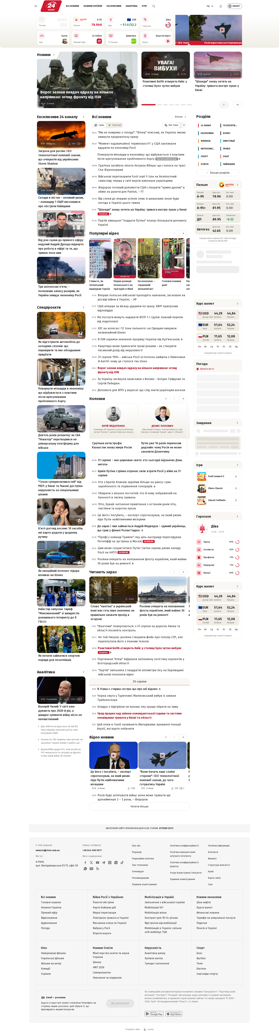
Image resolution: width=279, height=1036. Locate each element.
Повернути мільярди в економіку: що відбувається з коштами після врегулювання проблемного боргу (61, 395)
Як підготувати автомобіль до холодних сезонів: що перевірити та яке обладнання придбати (59, 348)
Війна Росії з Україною (108, 897)
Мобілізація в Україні (159, 897)
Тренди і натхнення (157, 963)
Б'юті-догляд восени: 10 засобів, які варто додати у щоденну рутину (60, 533)
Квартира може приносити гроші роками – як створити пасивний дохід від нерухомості (137, 348)
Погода (45, 928)
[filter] (183, 125)
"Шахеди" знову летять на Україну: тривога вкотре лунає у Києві (217, 86)
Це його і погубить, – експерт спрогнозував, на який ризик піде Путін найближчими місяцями (139, 517)
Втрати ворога (102, 933)
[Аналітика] (83, 672)
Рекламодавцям (140, 878)
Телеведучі (138, 871)
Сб (230, 346)
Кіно (44, 948)
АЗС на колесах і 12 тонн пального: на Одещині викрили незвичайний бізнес (137, 330)
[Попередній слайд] (179, 30)
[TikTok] (122, 862)
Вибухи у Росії (101, 928)
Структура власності (219, 865)
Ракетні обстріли (103, 902)
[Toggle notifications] (220, 6)
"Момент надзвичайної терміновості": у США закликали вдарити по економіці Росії (137, 146)
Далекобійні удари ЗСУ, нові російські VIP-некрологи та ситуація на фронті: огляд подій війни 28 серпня (61, 752)
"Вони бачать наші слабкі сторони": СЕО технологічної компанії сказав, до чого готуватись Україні (159, 778)
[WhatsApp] (85, 868)
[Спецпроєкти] (83, 307)
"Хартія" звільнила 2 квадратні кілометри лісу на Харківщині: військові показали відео (141, 672)
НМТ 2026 (98, 967)
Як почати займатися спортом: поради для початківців (59, 658)
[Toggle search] (153, 6)
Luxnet (151, 1029)
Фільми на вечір (51, 963)
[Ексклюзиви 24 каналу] (83, 117)
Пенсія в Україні (206, 928)
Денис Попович (162, 425)
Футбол (201, 958)
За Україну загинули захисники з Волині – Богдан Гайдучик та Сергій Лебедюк (141, 381)
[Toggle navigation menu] (35, 6)
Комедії (45, 968)
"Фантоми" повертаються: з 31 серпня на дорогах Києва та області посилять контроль (138, 628)
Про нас (136, 845)
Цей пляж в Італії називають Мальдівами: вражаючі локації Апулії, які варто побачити (139, 726)
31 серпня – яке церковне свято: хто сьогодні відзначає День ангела (140, 462)
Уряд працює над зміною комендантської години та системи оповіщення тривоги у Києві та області (139, 715)
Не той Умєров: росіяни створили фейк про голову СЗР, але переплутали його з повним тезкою (140, 639)
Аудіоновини (49, 923)
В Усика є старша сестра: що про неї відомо (127, 689)
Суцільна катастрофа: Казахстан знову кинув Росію (112, 445)
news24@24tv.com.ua (48, 850)
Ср (211, 346)
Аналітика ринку (155, 953)
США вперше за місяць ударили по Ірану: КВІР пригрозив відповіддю (137, 308)
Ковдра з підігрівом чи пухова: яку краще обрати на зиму (137, 706)
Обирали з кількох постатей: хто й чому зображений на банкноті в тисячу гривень (137, 495)
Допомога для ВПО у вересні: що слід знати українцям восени (141, 390)
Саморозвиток (102, 972)
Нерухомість (153, 948)
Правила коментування (182, 879)
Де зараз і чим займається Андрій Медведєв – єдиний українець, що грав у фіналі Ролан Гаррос (141, 528)
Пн (199, 346)
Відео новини (101, 737)
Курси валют (204, 907)
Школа (97, 962)
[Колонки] (166, 399)
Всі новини (72, 6)
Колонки (97, 398)
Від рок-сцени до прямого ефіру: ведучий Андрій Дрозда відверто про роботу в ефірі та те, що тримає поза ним (61, 246)
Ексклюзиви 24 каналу (57, 117)
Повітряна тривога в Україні (111, 917)
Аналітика (131, 6)
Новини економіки (208, 897)
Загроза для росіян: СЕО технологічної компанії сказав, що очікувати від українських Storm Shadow (59, 157)
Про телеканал (140, 865)
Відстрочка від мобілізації (161, 923)
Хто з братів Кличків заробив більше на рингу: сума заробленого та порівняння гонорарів (134, 484)
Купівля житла (154, 958)
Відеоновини (49, 917)
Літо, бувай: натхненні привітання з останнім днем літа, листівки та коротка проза (137, 506)
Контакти (213, 852)
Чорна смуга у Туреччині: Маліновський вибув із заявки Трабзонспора (136, 698)
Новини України (92, 6)
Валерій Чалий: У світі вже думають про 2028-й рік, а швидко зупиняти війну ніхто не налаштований (60, 713)
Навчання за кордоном (107, 977)
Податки (201, 923)
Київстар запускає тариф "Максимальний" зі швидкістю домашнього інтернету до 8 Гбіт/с (58, 615)
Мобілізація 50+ (154, 907)
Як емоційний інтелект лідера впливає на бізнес (58, 573)
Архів (211, 871)
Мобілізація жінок (156, 912)
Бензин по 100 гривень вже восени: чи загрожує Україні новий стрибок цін (62, 741)
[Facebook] (85, 862)
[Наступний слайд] (238, 30)
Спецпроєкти (49, 307)
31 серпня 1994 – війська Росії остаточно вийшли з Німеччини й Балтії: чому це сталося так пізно (141, 359)
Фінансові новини (207, 912)
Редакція (136, 852)
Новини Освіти (103, 948)
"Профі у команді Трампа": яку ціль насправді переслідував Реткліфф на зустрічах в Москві (139, 539)
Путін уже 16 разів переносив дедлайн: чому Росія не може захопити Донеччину (161, 447)
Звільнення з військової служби (165, 902)
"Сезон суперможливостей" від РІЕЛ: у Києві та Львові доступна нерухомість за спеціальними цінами (60, 488)
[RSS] (97, 868)
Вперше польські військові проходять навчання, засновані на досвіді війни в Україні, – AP (141, 297)
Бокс (199, 953)
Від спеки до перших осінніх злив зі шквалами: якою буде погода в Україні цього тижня (138, 201)
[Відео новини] (166, 737)
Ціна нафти (203, 902)
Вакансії (212, 858)
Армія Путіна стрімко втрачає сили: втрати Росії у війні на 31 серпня (139, 473)
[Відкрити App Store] (173, 1013)
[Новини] (54, 55)
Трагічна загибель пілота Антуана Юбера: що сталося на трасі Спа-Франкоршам (141, 168)
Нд (236, 346)
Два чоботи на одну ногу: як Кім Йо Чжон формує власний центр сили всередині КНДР (59, 729)
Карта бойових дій (104, 907)
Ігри (144, 6)
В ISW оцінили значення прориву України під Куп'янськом (139, 339)
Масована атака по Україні (109, 923)
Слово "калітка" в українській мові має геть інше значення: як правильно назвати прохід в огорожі (112, 613)
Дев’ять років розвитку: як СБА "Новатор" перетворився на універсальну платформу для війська (59, 441)
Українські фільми (52, 958)
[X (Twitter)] (91, 862)
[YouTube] (97, 862)
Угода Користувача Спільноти (186, 872)
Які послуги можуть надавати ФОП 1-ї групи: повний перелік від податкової (140, 319)
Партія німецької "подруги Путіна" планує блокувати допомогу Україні (142, 223)
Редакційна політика (143, 858)
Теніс (199, 963)
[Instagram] (110, 862)
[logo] (51, 6)
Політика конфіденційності (184, 845)
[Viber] (116, 862)
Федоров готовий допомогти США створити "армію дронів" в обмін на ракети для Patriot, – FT (141, 189)
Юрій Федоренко (113, 425)
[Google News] (91, 868)
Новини (44, 54)
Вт (205, 346)
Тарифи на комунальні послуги (215, 917)
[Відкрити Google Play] (154, 1013)
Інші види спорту (207, 973)
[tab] (148, 104)
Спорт (200, 948)
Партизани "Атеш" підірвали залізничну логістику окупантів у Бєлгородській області (141, 661)
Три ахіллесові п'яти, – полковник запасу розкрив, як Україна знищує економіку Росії (59, 291)
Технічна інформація (218, 845)
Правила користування (144, 884)
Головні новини (51, 902)
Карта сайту (214, 878)
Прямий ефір (49, 912)
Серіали (46, 973)
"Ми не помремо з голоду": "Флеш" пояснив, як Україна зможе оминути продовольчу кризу (142, 134)
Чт (218, 346)
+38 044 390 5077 (92, 850)
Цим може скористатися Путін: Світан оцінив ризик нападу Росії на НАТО (139, 550)
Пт (224, 346)
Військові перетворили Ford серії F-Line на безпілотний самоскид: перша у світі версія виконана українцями (137, 178)
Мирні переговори (104, 912)
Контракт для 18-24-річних (161, 917)
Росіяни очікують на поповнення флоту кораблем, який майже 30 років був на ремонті (142, 561)
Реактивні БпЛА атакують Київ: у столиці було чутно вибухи (165, 83)
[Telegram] (103, 862)
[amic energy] (226, 184)
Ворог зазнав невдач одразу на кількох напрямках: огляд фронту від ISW (76, 94)
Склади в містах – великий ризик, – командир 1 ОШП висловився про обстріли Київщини (61, 202)
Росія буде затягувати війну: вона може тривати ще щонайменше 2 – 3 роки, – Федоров (134, 797)
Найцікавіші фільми (53, 953)
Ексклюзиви (114, 6)
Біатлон (201, 968)
